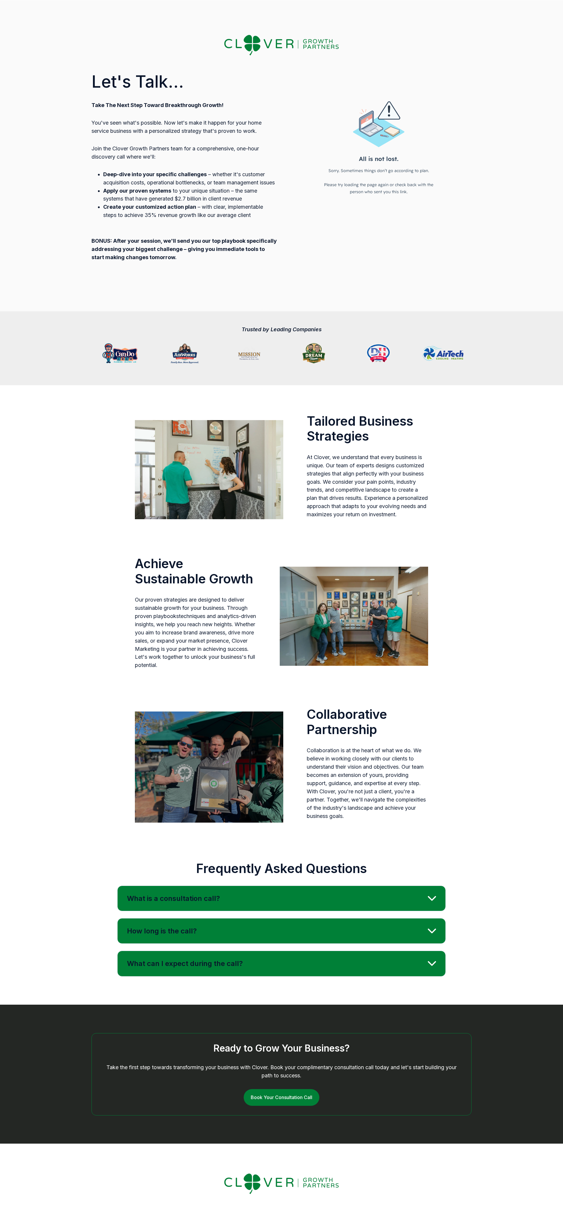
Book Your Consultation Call (281, 1097)
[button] (281, 898)
